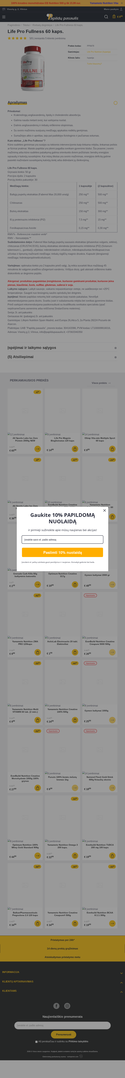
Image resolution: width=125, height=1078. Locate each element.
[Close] (104, 510)
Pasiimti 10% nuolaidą (62, 552)
